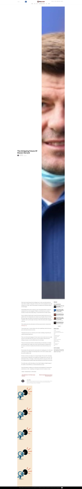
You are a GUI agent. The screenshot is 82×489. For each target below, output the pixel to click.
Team (55, 1)
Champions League (42, 3)
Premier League (33, 371)
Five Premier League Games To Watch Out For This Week (60, 310)
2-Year (55, 330)
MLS (37, 3)
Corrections (58, 1)
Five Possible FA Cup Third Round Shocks (60, 322)
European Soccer (56, 341)
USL (46, 3)
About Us (52, 1)
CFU (54, 334)
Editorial (23, 371)
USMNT (49, 3)
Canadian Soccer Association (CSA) (58, 333)
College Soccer (56, 336)
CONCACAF (55, 337)
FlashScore (56, 344)
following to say (24, 325)
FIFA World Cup (56, 343)
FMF (54, 345)
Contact (62, 1)
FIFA (34, 3)
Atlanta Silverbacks (57, 331)
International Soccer (28, 371)
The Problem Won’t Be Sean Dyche (60, 306)
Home (32, 3)
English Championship (57, 339)
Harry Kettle (29, 379)
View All (59, 326)
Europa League (56, 340)
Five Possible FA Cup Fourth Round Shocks (60, 314)
